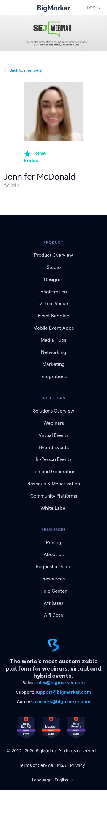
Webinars (53, 423)
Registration (53, 291)
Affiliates (53, 603)
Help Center (53, 591)
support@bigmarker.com (63, 692)
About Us (54, 554)
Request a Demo (53, 566)
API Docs (53, 615)
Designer (53, 279)
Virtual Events (53, 435)
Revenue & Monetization (53, 483)
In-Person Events (53, 459)
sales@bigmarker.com (60, 682)
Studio (54, 267)
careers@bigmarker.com (62, 701)
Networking (53, 352)
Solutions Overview (53, 410)
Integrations (53, 376)
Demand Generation (53, 471)
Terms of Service (36, 765)
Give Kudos (35, 157)
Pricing (53, 542)
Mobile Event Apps (53, 327)
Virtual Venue (53, 303)
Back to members (22, 70)
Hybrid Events (54, 447)
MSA (61, 765)
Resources (54, 578)
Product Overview (53, 255)
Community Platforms (53, 495)
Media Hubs (53, 340)
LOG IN (93, 7)
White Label (53, 508)
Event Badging (54, 315)
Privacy (77, 765)
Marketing (54, 364)
